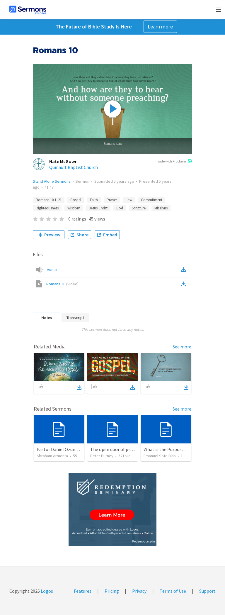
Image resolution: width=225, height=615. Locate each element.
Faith (94, 199)
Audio (52, 269)
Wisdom (73, 208)
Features (82, 591)
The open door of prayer (114, 449)
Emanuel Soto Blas (160, 455)
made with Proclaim (171, 161)
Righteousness (47, 208)
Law (129, 199)
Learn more (160, 26)
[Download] (79, 387)
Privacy (139, 591)
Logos (46, 591)
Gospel (75, 199)
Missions (161, 208)
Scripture (139, 208)
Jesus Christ (98, 208)
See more (182, 347)
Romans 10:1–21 (49, 199)
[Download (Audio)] (184, 269)
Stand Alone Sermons (52, 181)
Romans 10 (62, 284)
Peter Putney (101, 455)
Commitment (151, 199)
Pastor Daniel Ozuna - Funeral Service (74, 449)
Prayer (112, 199)
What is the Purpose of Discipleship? (180, 449)
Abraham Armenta (52, 455)
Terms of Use (173, 591)
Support (207, 591)
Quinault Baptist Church (73, 167)
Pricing (112, 591)
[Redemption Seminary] (112, 509)
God (119, 208)
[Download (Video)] (184, 283)
